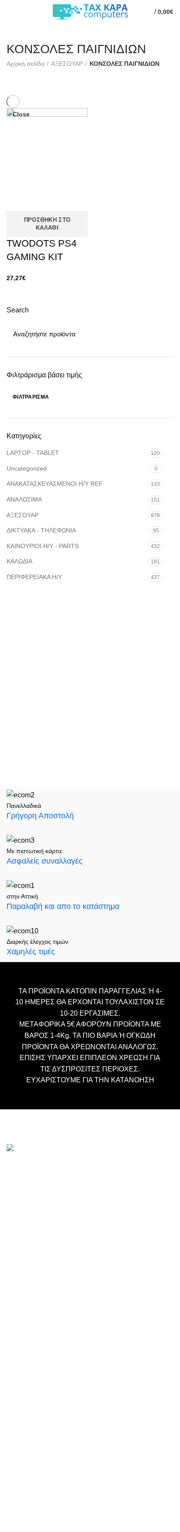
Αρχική (17, 1342)
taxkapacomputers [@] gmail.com (58, 1202)
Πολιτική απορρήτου (36, 1408)
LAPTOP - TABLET (33, 452)
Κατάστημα (23, 1382)
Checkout (20, 1369)
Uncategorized (27, 468)
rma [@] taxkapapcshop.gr (113, 1252)
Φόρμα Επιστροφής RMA (43, 1421)
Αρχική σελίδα (26, 63)
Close (21, 114)
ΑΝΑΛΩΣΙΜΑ (24, 499)
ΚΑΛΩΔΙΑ (19, 561)
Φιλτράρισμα (31, 397)
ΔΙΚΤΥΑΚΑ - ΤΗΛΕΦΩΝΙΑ (41, 530)
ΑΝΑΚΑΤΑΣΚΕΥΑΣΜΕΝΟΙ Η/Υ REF (55, 483)
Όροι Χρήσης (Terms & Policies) (53, 1395)
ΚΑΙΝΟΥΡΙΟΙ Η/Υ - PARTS (43, 545)
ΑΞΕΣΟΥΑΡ (22, 515)
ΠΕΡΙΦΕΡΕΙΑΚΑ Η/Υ (34, 576)
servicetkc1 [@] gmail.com (47, 1230)
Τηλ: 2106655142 (34, 1289)
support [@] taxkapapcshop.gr (53, 1216)
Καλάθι (17, 1355)
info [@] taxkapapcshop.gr (84, 1188)
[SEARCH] (162, 334)
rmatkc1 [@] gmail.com (42, 1266)
